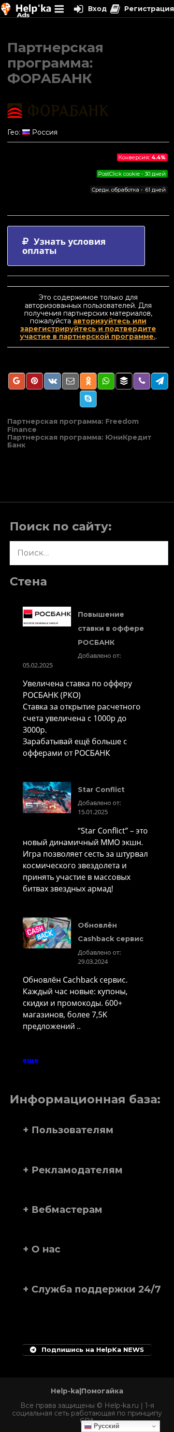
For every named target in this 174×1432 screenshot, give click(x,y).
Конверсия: (142, 157)
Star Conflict (101, 789)
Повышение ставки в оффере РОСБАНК (111, 628)
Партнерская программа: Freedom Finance (73, 425)
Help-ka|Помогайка (87, 1391)
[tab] (76, 245)
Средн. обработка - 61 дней (128, 189)
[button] (87, 1130)
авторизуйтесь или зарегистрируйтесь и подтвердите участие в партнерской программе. (88, 329)
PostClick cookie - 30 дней (132, 173)
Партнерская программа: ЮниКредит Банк (79, 441)
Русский (105, 1426)
